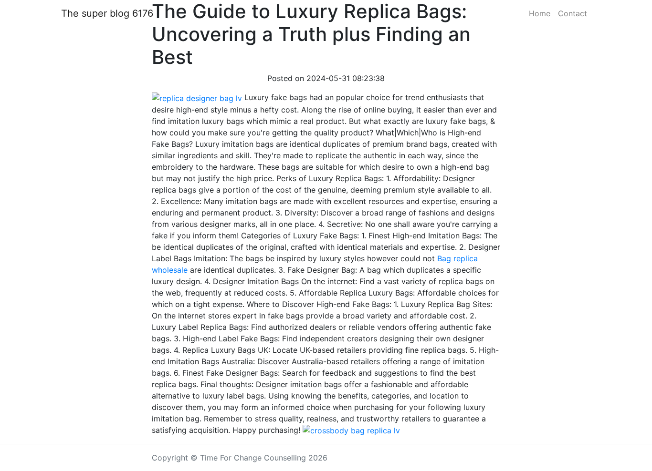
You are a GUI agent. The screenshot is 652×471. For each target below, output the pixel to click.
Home (539, 13)
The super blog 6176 (107, 13)
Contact (572, 13)
